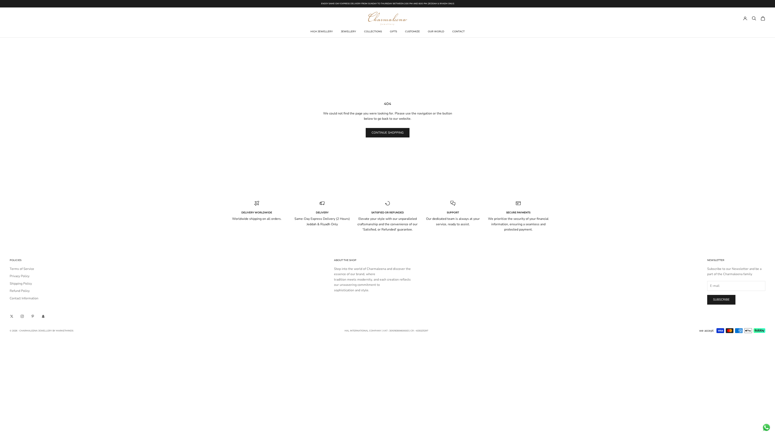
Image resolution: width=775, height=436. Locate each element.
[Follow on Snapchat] (43, 316)
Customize (412, 31)
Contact (458, 31)
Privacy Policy (19, 276)
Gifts (393, 31)
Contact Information (24, 298)
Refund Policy (20, 291)
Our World (436, 31)
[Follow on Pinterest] (33, 316)
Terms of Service (22, 269)
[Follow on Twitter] (12, 316)
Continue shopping (388, 133)
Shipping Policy (21, 283)
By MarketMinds (62, 330)
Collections (373, 31)
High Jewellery (321, 31)
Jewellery (348, 31)
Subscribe (721, 300)
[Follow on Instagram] (22, 316)
